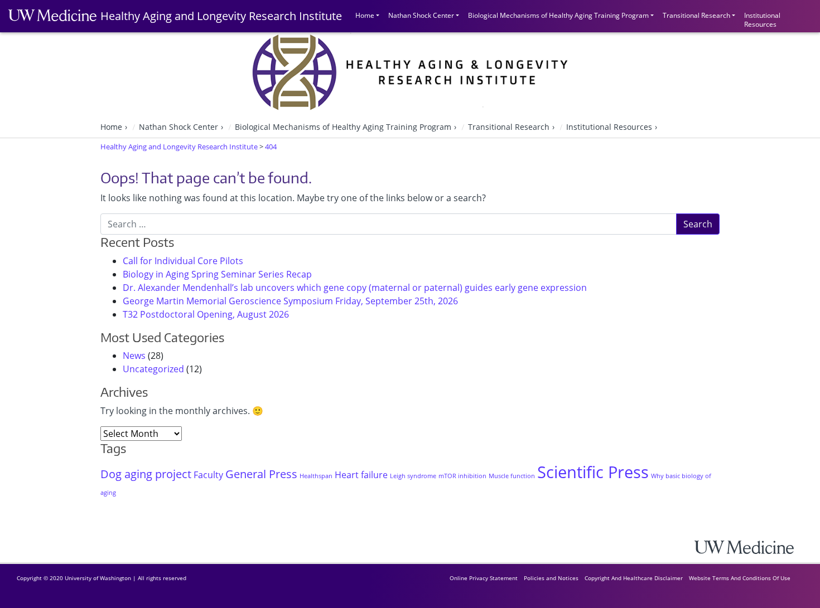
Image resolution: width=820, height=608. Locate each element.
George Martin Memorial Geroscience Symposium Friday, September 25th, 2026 (290, 301)
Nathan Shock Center (421, 15)
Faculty (208, 475)
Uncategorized (153, 369)
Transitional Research (696, 15)
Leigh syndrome (413, 476)
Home (364, 15)
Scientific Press (593, 472)
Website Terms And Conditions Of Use (739, 578)
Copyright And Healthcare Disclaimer (634, 578)
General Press (261, 473)
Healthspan (316, 476)
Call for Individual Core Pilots (183, 261)
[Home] (753, 547)
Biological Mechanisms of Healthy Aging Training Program (558, 15)
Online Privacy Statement (484, 578)
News (134, 355)
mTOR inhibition (462, 476)
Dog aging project (145, 473)
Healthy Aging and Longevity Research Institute (221, 15)
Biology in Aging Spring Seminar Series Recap (217, 274)
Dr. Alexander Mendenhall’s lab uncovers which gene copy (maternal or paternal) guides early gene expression (355, 287)
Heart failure (361, 475)
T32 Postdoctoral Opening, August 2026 (206, 314)
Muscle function (512, 476)
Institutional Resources (762, 19)
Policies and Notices (551, 578)
